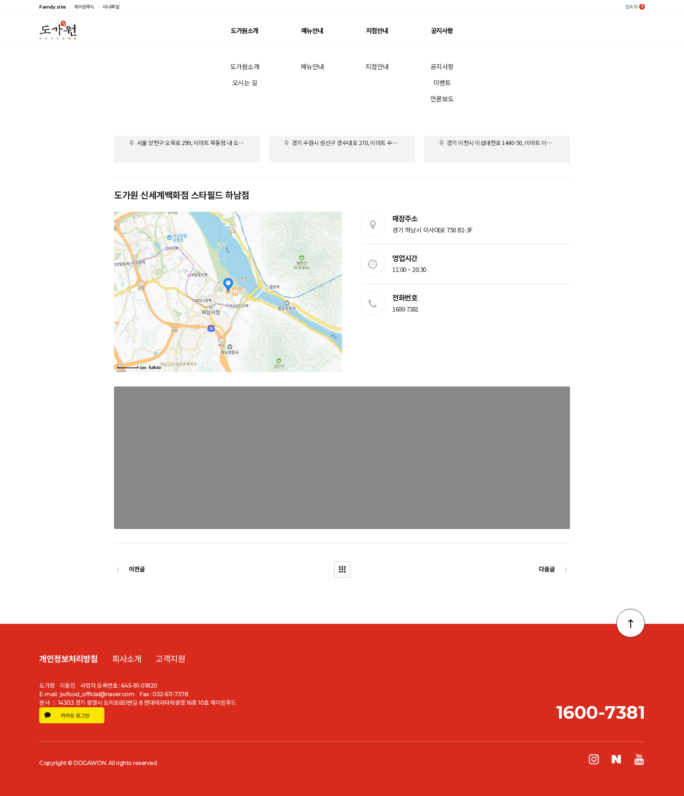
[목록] (342, 569)
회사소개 (126, 659)
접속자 (634, 7)
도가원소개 (245, 30)
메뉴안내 (312, 30)
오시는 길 (245, 82)
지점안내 (377, 30)
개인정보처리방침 (68, 659)
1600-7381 (405, 308)
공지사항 (442, 30)
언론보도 (442, 98)
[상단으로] (630, 623)
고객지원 (170, 659)
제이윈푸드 (84, 7)
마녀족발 (111, 7)
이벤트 (442, 82)
